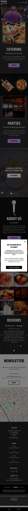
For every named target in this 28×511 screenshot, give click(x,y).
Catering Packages (14, 267)
